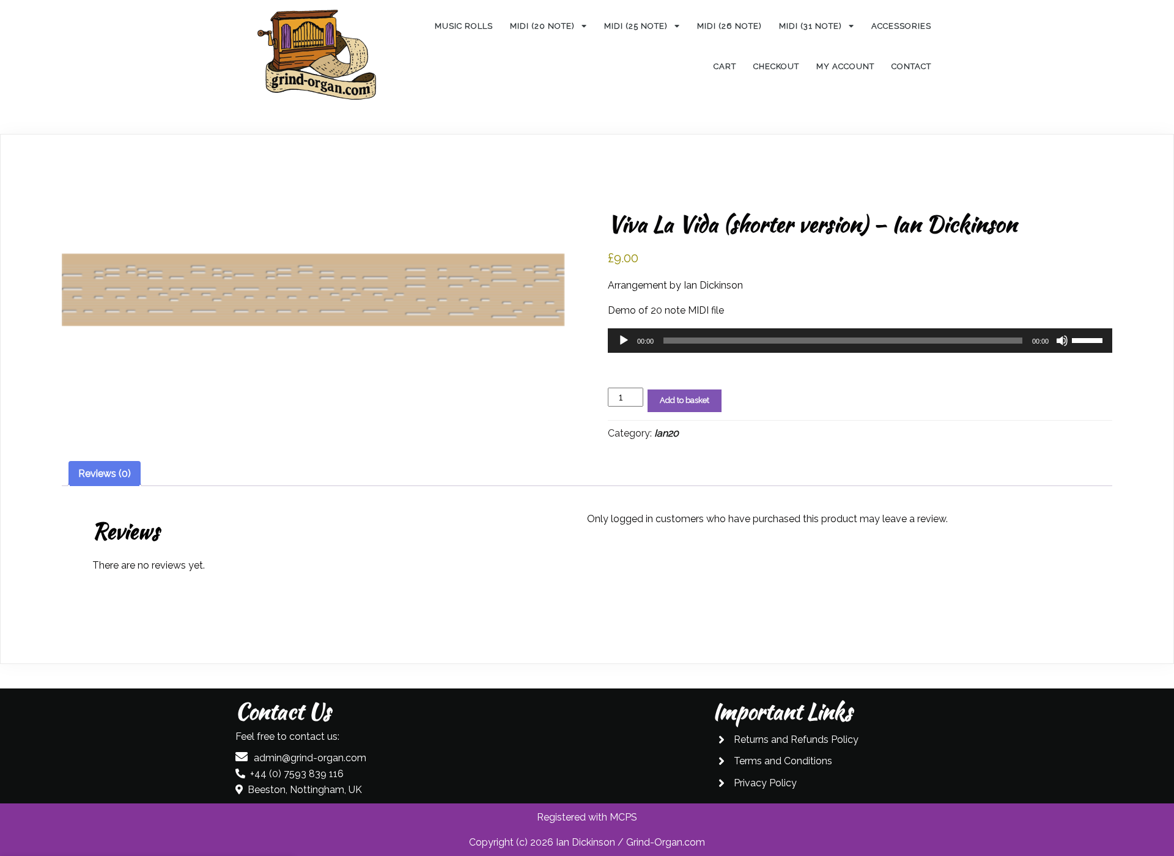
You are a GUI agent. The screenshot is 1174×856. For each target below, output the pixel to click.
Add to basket (684, 400)
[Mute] (1062, 340)
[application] (860, 340)
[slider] (1089, 339)
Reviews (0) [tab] (104, 473)
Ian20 (666, 433)
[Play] (624, 340)
